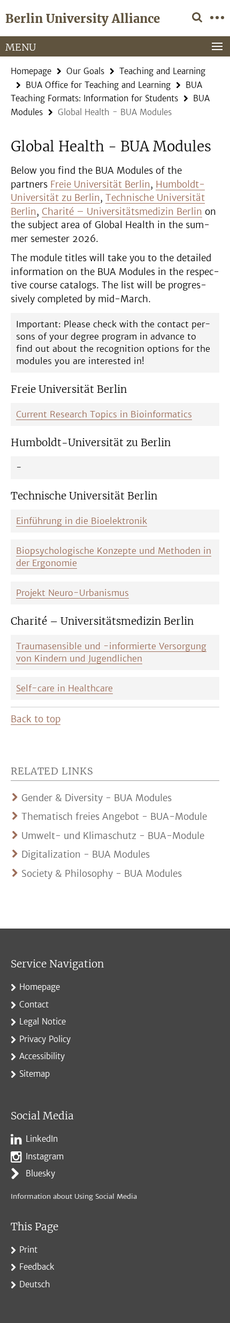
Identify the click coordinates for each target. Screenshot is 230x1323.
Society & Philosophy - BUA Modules (101, 874)
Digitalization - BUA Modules (85, 854)
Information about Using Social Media (74, 1196)
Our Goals (85, 71)
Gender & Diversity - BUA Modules (96, 798)
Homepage (31, 71)
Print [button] (28, 1250)
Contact (34, 1004)
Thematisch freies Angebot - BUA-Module (114, 816)
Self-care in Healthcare (64, 688)
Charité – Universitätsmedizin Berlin (122, 211)
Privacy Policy (45, 1039)
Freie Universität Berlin (100, 184)
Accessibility (42, 1056)
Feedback (37, 1267)
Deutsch (34, 1284)
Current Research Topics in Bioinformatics (104, 414)
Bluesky (40, 1173)
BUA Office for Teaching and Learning (98, 85)
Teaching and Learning (162, 71)
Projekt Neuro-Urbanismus (72, 592)
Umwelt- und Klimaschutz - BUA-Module (112, 836)
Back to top (35, 719)
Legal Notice (42, 1022)
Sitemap (34, 1074)
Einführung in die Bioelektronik (81, 520)
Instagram (45, 1156)
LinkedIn (42, 1139)
